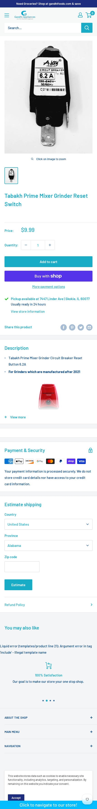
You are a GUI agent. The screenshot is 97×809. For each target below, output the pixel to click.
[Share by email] (89, 327)
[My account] (80, 14)
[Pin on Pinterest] (72, 327)
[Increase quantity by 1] (50, 245)
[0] (89, 15)
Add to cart (48, 261)
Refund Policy (15, 605)
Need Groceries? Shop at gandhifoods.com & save (48, 3)
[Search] (86, 28)
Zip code (11, 557)
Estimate (18, 585)
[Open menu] (7, 15)
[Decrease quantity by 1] (26, 245)
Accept (16, 798)
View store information (28, 311)
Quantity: (11, 245)
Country (10, 514)
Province (11, 536)
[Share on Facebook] (63, 327)
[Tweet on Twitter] (81, 327)
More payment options (48, 286)
